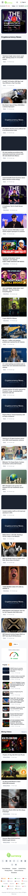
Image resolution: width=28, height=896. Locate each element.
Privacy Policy (8, 870)
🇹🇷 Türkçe (25, 878)
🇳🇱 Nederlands (10, 888)
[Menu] (2, 2)
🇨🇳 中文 (17, 883)
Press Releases (6, 868)
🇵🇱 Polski (24, 886)
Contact (14, 868)
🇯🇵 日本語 (6, 883)
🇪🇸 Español (10, 878)
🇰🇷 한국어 (12, 883)
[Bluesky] (15, 864)
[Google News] (10, 860)
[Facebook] (6, 860)
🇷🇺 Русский (17, 881)
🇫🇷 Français (10, 881)
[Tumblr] (12, 864)
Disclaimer (14, 872)
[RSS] (17, 860)
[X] (2, 860)
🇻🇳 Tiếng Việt (11, 886)
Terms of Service (18, 870)
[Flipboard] (25, 860)
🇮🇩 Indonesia (24, 881)
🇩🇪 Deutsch (3, 881)
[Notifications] (17, 2)
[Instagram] (14, 860)
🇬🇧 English (3, 878)
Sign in (24, 2)
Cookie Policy (22, 868)
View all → (24, 732)
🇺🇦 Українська (18, 888)
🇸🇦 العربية (4, 886)
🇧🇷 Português (17, 878)
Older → (16, 644)
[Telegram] (21, 860)
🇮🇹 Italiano (18, 886)
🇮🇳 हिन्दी (22, 883)
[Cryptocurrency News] (8, 2)
